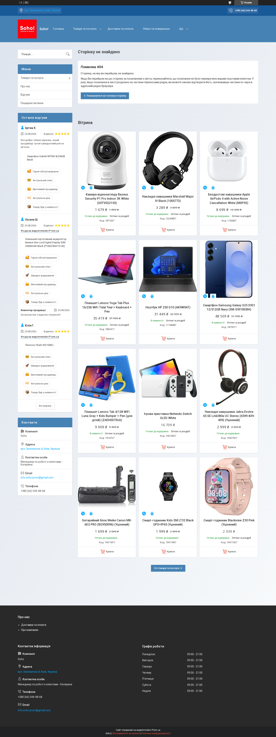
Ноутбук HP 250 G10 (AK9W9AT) (168, 307)
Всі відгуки (45, 405)
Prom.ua (156, 730)
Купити (110, 229)
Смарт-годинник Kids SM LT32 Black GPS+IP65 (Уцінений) (168, 522)
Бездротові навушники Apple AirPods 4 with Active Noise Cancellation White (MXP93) (229, 199)
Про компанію (29, 629)
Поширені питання (32, 103)
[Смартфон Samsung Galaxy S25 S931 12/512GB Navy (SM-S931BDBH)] (229, 269)
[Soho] (27, 29)
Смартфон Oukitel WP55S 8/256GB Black (46, 158)
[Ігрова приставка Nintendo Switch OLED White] (168, 378)
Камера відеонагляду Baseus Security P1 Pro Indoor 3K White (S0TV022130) (107, 199)
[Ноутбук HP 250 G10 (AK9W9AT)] (168, 269)
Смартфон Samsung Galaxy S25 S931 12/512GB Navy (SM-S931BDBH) (229, 307)
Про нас (25, 86)
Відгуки (25, 94)
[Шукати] (67, 54)
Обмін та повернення (156, 28)
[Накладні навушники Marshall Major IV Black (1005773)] (168, 161)
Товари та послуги (85, 28)
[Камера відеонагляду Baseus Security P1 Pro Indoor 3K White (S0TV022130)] (107, 161)
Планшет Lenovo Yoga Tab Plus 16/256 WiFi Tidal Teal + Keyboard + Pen (107, 307)
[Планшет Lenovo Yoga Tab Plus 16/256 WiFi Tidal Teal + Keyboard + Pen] (107, 269)
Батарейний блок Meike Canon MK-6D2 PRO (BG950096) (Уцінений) (107, 522)
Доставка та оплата (120, 28)
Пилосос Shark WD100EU (39, 345)
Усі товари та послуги (166, 568)
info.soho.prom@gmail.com (37, 477)
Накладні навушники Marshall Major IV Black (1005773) (168, 198)
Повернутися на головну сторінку (106, 95)
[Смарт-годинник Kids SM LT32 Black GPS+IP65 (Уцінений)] (168, 486)
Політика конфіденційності (156, 733)
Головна (58, 28)
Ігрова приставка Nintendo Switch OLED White (168, 416)
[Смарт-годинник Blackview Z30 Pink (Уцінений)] (229, 486)
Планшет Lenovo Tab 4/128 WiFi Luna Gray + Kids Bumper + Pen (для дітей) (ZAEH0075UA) (107, 416)
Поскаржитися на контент (126, 733)
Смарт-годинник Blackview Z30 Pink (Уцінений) (229, 522)
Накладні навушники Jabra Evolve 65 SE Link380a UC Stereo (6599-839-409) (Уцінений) (229, 416)
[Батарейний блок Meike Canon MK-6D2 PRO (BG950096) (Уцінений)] (107, 486)
